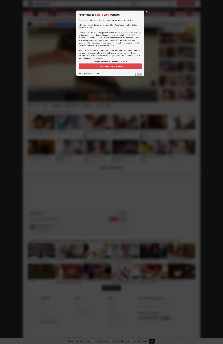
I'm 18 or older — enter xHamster (110, 66)
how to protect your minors (89, 73)
